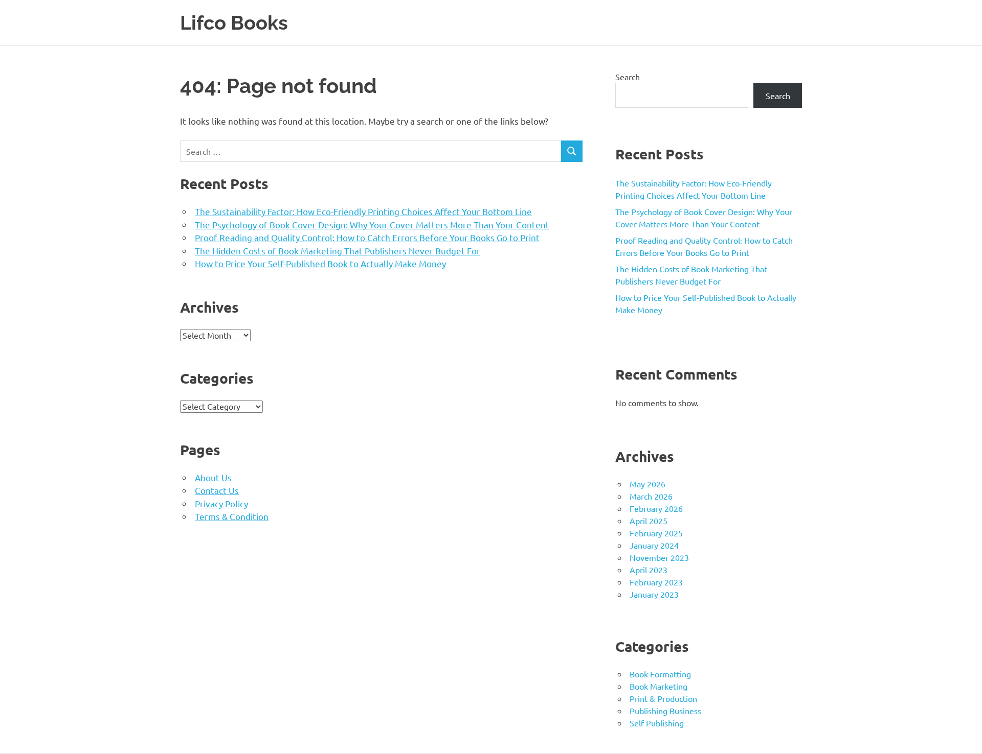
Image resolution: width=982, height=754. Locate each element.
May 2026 (647, 484)
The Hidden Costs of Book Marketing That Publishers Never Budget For (337, 250)
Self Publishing (657, 723)
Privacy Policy (221, 503)
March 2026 (651, 496)
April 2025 (648, 520)
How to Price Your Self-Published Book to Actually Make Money (320, 263)
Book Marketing (658, 686)
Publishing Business (665, 710)
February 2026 (656, 508)
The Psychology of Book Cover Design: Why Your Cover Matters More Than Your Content (372, 224)
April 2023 (648, 569)
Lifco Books (234, 22)
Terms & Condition (232, 516)
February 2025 (656, 533)
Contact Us (217, 490)
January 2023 (654, 594)
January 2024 (654, 545)
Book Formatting (660, 674)
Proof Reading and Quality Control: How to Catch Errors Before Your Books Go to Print (367, 237)
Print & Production (663, 698)
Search (627, 77)
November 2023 (659, 557)
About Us (213, 477)
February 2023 (656, 582)
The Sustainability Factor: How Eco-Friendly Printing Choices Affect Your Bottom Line (363, 211)
